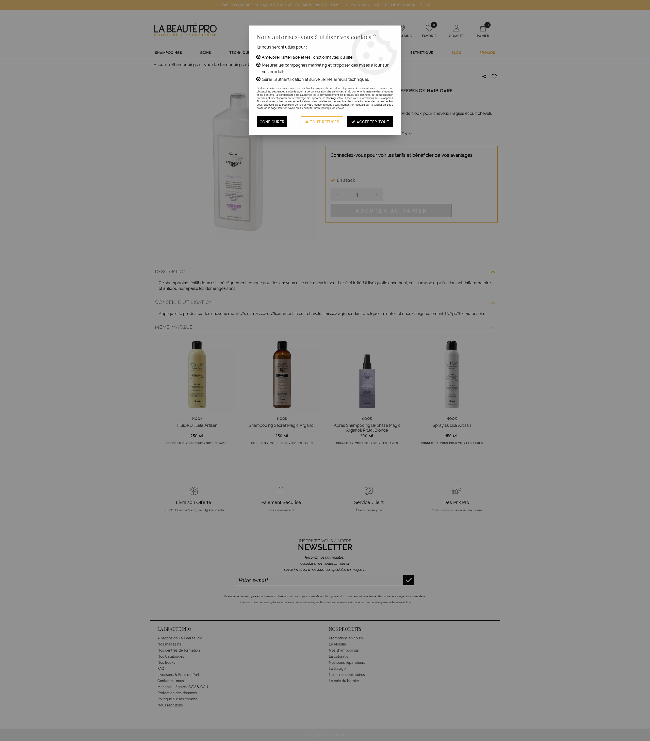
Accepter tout (372, 121)
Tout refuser (323, 121)
